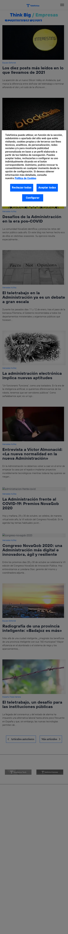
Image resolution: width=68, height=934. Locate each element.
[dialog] (34, 168)
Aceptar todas (47, 187)
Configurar (32, 197)
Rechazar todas (21, 187)
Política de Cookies (25, 178)
